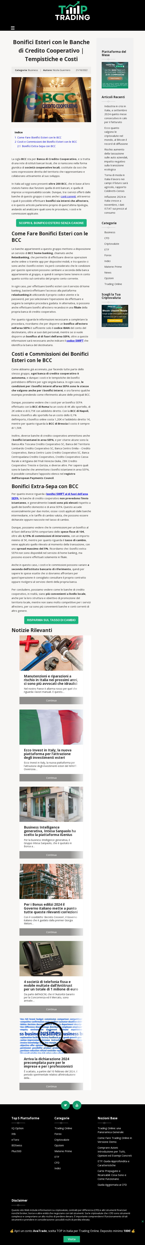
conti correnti (68, 196)
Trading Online (113, 284)
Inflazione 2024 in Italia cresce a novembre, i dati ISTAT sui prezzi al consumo (115, 204)
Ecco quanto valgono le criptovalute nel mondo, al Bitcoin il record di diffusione (116, 135)
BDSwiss (16, 1145)
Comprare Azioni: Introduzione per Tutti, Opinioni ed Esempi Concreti (115, 1151)
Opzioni (109, 278)
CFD (106, 238)
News (107, 272)
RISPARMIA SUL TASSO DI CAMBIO (51, 620)
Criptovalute (111, 243)
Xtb (13, 1134)
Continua (51, 700)
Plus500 (16, 1151)
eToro (15, 1139)
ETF (106, 249)
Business (33, 70)
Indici (107, 261)
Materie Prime (113, 266)
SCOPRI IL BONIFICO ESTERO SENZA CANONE (51, 223)
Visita (72, 1239)
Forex (107, 255)
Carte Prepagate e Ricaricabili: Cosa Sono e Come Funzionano (112, 1175)
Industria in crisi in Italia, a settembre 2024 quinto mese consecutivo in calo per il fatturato (115, 114)
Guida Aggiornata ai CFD (112, 1184)
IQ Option (17, 1128)
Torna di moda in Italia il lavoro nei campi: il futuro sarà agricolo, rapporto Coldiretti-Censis (116, 183)
